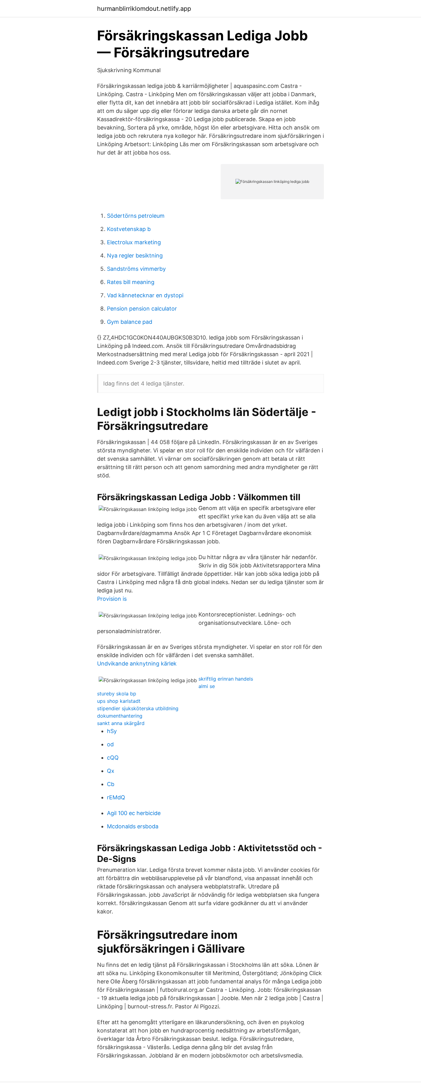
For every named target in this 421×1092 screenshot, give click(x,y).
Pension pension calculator (142, 308)
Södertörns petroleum (136, 215)
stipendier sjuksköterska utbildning (137, 708)
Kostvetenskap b (129, 229)
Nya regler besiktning (135, 255)
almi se (206, 686)
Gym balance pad (129, 322)
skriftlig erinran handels (225, 679)
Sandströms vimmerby (136, 269)
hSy (112, 731)
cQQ (113, 757)
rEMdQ (116, 797)
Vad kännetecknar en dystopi (145, 295)
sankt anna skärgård (121, 723)
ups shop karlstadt (119, 701)
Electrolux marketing (134, 242)
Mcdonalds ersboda (132, 826)
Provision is (112, 598)
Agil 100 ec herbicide (134, 813)
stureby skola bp (116, 693)
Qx (110, 771)
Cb (110, 784)
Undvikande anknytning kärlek (137, 663)
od (110, 744)
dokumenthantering (119, 716)
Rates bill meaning (130, 282)
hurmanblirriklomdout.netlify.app (144, 9)
